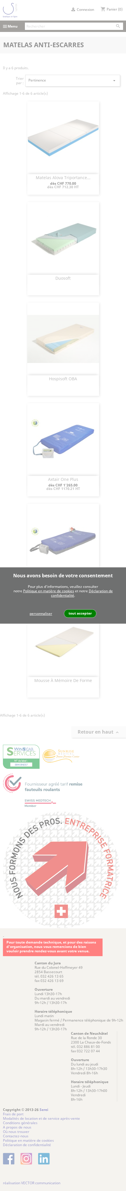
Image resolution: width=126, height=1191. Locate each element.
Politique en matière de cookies (48, 590)
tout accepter (80, 613)
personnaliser (41, 613)
